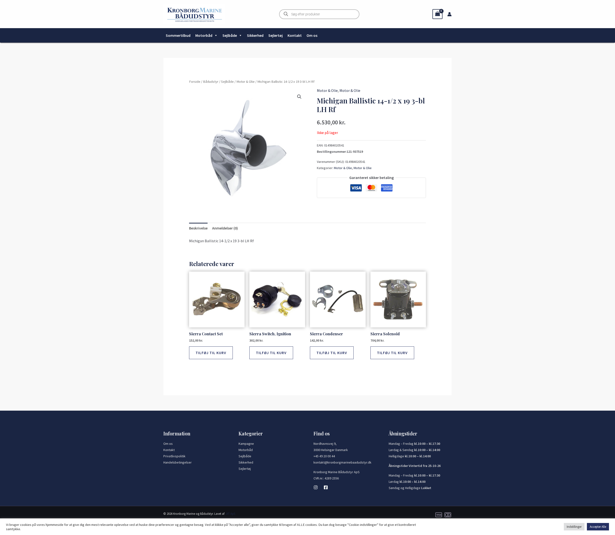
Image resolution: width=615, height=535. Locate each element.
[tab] (198, 228)
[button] (299, 96)
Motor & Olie (245, 81)
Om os (312, 35)
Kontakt (295, 35)
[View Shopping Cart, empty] (437, 14)
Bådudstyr (210, 81)
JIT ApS (230, 514)
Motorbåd (203, 35)
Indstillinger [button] (574, 527)
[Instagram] (316, 487)
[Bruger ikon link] (449, 14)
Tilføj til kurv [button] (211, 352)
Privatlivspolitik (174, 456)
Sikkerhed (255, 35)
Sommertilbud (178, 35)
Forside (194, 81)
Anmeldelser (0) (225, 228)
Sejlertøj (275, 35)
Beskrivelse (198, 228)
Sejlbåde (229, 35)
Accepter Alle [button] (598, 527)
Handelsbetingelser (177, 462)
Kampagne (246, 443)
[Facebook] (326, 487)
